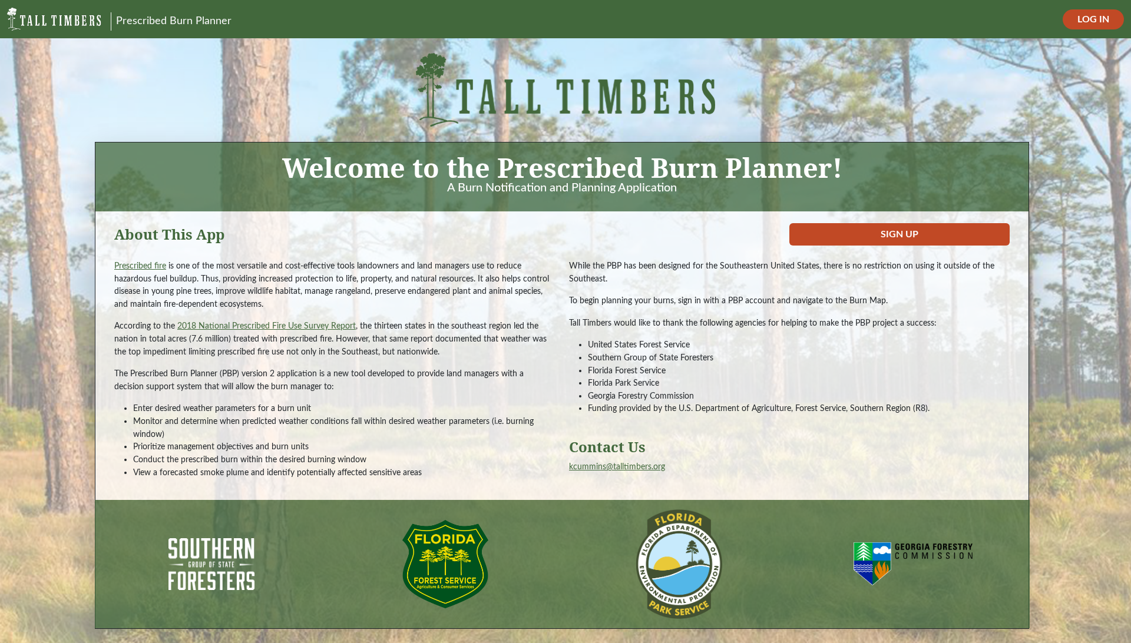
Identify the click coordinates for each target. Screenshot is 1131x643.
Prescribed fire (140, 265)
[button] (899, 234)
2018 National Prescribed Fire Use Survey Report (266, 326)
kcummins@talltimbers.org (617, 466)
